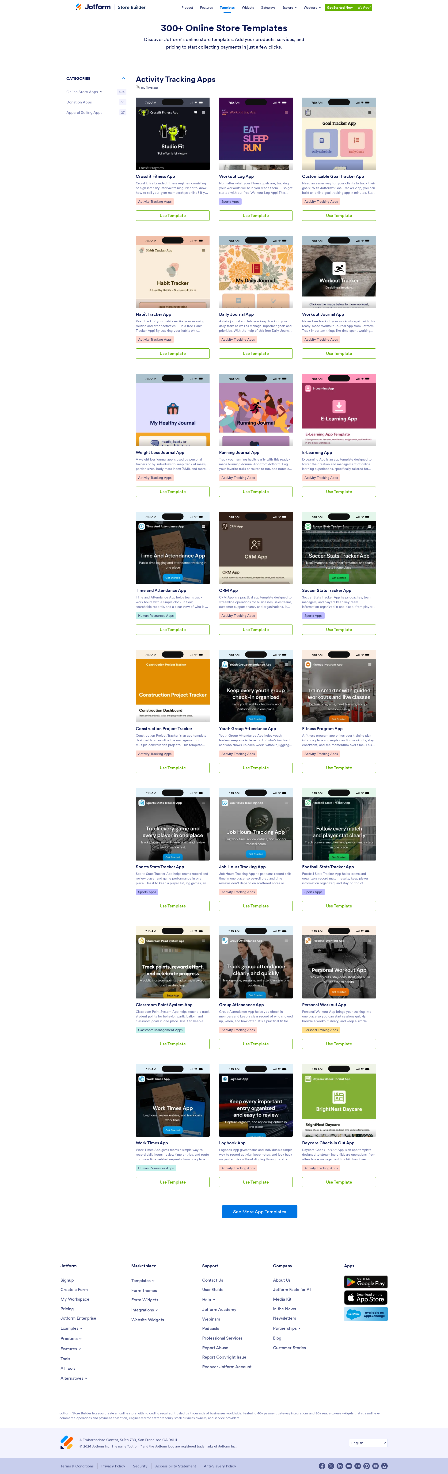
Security (140, 1466)
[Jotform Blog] (357, 1466)
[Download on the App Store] (366, 1297)
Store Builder (132, 7)
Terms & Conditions (77, 1466)
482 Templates (149, 87)
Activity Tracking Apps (154, 201)
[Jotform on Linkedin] (340, 1466)
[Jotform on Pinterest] (366, 1466)
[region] (96, 96)
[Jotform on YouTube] (375, 1466)
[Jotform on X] (331, 1466)
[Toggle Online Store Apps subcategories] (101, 91)
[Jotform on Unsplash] (384, 1466)
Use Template (173, 215)
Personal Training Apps (321, 1030)
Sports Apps (231, 201)
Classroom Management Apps (160, 1030)
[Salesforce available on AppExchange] (366, 1314)
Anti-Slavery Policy (220, 1466)
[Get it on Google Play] (366, 1282)
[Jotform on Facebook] (322, 1466)
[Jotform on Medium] (348, 1466)
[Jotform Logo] (93, 7)
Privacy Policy (113, 1466)
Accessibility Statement (175, 1466)
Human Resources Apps (156, 615)
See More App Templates (259, 1212)
